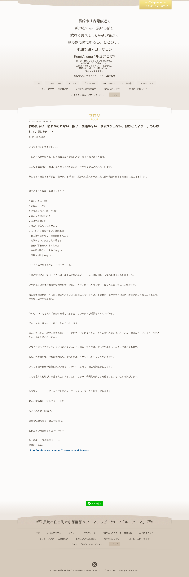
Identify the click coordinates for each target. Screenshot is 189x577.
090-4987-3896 (155, 6)
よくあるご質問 (146, 83)
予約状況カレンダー (112, 89)
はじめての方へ (54, 83)
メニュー (72, 83)
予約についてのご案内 (85, 89)
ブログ (114, 94)
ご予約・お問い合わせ (139, 89)
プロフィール (90, 83)
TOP (38, 83)
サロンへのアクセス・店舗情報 (117, 83)
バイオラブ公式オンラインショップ (87, 94)
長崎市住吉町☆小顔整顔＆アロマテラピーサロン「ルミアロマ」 (88, 570)
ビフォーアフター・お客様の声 (53, 89)
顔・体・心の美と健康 (37, 137)
